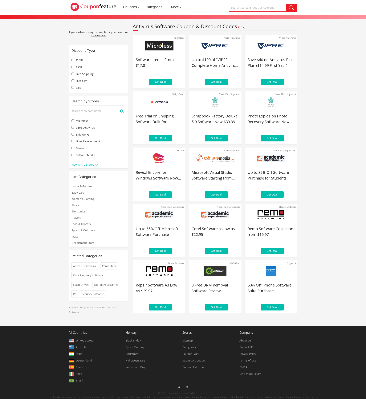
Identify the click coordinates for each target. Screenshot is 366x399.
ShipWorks (178, 94)
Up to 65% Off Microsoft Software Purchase (157, 231)
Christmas (132, 354)
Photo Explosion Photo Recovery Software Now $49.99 (269, 119)
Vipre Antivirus (231, 37)
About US (245, 340)
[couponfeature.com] (93, 7)
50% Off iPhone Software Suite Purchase (269, 287)
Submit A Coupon (193, 360)
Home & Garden (81, 186)
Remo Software (287, 206)
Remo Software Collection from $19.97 (270, 231)
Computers (109, 266)
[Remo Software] (271, 214)
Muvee (181, 150)
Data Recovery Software (88, 275)
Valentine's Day (135, 367)
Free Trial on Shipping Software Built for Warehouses (155, 119)
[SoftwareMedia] (215, 158)
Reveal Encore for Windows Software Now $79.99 (157, 175)
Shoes (75, 205)
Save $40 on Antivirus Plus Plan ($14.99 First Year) (271, 62)
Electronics (78, 211)
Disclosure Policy (250, 374)
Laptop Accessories (106, 284)
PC (74, 294)
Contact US (246, 347)
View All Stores (83, 164)
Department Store (82, 243)
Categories (154, 7)
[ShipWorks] (159, 101)
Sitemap (187, 340)
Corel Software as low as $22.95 (213, 231)
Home (72, 307)
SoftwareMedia (231, 150)
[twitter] (179, 387)
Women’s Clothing (82, 199)
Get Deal (160, 82)
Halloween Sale (135, 360)
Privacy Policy (247, 354)
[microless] (159, 45)
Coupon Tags (190, 354)
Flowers (76, 217)
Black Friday (133, 340)
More (175, 7)
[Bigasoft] (271, 271)
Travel (75, 236)
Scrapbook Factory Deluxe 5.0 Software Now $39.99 (215, 118)
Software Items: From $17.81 (155, 62)
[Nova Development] (215, 101)
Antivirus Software (85, 266)
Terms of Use (247, 360)
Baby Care (77, 192)
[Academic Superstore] (271, 158)
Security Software (93, 294)
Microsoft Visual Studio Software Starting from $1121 (212, 175)
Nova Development (229, 94)
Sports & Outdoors (83, 230)
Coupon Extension (193, 367)
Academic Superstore (284, 150)
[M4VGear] (215, 271)
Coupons (130, 7)
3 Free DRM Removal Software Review (210, 287)
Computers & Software (91, 307)
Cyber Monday (135, 347)
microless (179, 37)
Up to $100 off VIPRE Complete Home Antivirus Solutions (214, 62)
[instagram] (187, 387)
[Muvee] (159, 158)
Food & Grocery (81, 224)
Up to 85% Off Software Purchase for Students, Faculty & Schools (268, 175)
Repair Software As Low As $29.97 (156, 287)
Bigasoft (291, 263)
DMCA (243, 367)
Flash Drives (81, 284)
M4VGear (235, 263)
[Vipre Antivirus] (215, 45)
